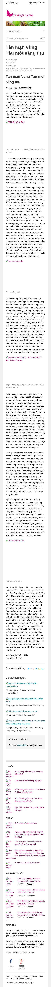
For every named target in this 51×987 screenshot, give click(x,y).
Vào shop (20, 979)
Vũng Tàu (15, 70)
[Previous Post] (41, 38)
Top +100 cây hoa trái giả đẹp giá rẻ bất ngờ (29, 808)
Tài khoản (33, 976)
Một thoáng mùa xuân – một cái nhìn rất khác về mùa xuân (30, 790)
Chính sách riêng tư (20, 976)
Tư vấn (8, 976)
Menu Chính (14, 31)
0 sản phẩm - (38, 3)
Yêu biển (23, 70)
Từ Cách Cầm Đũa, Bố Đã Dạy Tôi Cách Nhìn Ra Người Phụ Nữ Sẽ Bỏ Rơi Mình (29, 834)
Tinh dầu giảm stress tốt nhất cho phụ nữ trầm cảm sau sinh (28, 843)
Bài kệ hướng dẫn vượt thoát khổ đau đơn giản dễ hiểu (28, 799)
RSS (13, 979)
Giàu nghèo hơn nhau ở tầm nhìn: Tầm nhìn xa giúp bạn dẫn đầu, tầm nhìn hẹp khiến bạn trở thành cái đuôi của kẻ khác (25, 854)
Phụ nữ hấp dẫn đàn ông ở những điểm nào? (28, 773)
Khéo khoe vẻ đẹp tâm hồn (26, 823)
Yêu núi (29, 70)
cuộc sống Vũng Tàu (15, 69)
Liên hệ (28, 979)
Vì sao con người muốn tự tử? (27, 863)
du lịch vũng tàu (28, 69)
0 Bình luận (12, 66)
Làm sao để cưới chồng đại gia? (28, 781)
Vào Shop (13, 3)
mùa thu (38, 69)
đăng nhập (22, 745)
